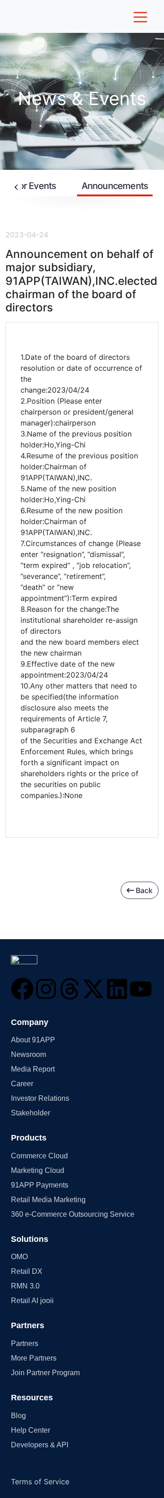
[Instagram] (46, 989)
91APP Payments (39, 1185)
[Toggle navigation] (140, 16)
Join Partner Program (45, 1373)
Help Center (30, 1430)
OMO (19, 1257)
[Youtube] (140, 989)
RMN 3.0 (25, 1286)
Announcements (115, 186)
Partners (24, 1343)
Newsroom (28, 1054)
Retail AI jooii (32, 1300)
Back (143, 890)
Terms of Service (40, 1481)
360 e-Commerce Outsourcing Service (72, 1214)
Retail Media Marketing (48, 1200)
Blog (18, 1415)
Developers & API (39, 1445)
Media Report (33, 1069)
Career (22, 1084)
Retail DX (26, 1271)
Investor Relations (40, 1098)
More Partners (33, 1358)
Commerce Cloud (39, 1156)
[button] (24, 959)
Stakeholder (30, 1113)
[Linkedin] (117, 989)
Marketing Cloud (37, 1170)
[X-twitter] (93, 989)
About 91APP (33, 1040)
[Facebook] (22, 989)
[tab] (115, 186)
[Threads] (69, 989)
